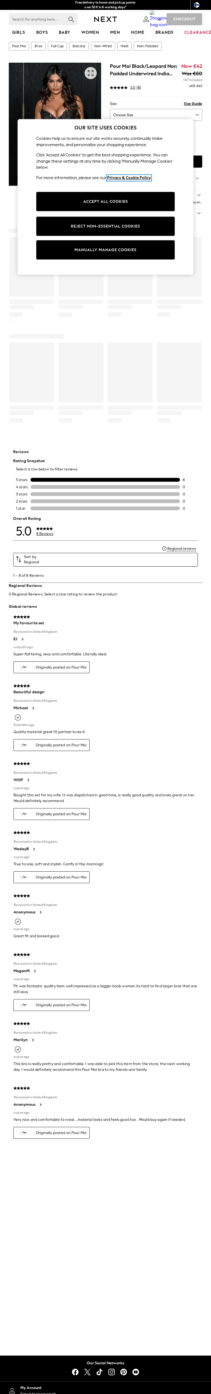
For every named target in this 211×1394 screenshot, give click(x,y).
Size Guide (193, 103)
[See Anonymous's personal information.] (40, 912)
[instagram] (112, 1372)
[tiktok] (99, 1372)
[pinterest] (124, 1372)
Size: (113, 103)
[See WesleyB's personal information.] (34, 849)
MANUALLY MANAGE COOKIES (105, 250)
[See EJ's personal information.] (22, 639)
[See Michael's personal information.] (33, 708)
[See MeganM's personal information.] (34, 971)
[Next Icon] (105, 19)
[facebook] (75, 1372)
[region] (105, 197)
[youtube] (136, 1372)
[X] (87, 1372)
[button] (16, 178)
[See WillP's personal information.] (28, 780)
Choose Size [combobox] (123, 115)
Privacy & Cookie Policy (129, 177)
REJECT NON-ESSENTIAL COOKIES (105, 226)
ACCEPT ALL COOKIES (105, 201)
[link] (146, 19)
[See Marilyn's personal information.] (32, 1040)
